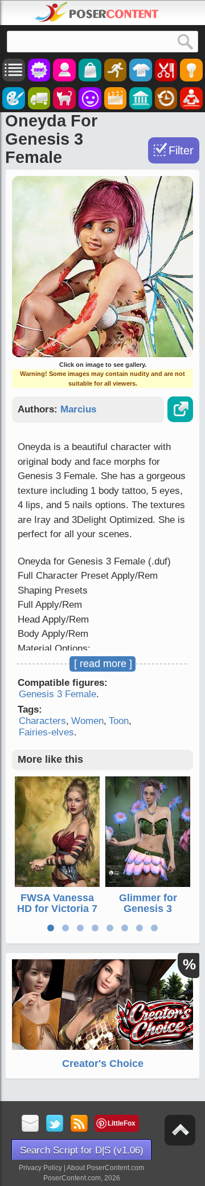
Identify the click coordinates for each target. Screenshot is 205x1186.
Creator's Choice (103, 1063)
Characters (42, 720)
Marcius (78, 409)
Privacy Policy (40, 1168)
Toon (119, 720)
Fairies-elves (46, 732)
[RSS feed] (79, 1124)
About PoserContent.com (105, 1168)
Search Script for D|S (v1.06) (82, 1150)
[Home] (97, 12)
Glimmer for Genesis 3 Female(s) (148, 909)
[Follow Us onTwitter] (55, 1124)
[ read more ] (103, 663)
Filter (181, 150)
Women (87, 720)
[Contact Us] (30, 1124)
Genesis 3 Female (57, 694)
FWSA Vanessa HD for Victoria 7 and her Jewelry (57, 909)
